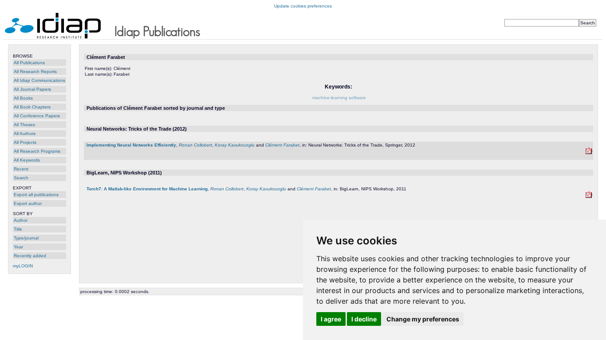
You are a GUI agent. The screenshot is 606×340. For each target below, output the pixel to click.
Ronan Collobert (195, 145)
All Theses (24, 124)
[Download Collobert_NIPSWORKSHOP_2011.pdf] (589, 196)
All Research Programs (37, 151)
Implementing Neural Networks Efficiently (131, 145)
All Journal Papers (32, 89)
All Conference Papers (37, 115)
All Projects (25, 142)
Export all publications (36, 194)
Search (21, 177)
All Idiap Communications (39, 80)
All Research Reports (35, 71)
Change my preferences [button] (422, 319)
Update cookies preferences (303, 6)
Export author (28, 203)
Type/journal (26, 238)
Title (18, 229)
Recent (21, 168)
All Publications (29, 62)
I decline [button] (364, 319)
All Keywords (27, 160)
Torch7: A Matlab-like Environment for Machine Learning (147, 188)
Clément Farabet (282, 145)
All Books (23, 98)
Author (21, 220)
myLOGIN (23, 265)
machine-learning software (339, 97)
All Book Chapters (32, 106)
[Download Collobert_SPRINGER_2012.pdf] (589, 152)
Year (18, 246)
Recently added (30, 255)
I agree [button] (331, 319)
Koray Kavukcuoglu (235, 145)
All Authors (24, 133)
